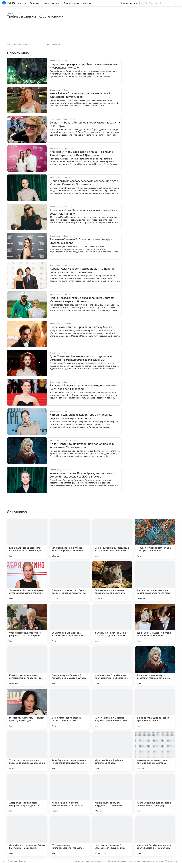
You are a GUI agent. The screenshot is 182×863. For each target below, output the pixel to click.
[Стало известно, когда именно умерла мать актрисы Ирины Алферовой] (27, 624)
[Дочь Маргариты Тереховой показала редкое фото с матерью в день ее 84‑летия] (70, 666)
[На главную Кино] (10, 3)
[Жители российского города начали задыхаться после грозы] (155, 581)
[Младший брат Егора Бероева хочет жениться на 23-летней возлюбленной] (112, 666)
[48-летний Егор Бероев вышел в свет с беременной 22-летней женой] (155, 836)
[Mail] (4, 3)
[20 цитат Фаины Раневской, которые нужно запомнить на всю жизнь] (70, 624)
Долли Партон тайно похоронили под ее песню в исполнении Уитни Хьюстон (82, 445)
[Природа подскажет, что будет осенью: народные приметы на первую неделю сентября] (70, 581)
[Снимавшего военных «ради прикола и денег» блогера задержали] (155, 751)
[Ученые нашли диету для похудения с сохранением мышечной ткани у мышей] (112, 794)
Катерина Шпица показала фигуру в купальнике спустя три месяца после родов (81, 416)
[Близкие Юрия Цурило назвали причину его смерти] (155, 709)
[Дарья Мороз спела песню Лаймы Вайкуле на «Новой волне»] (27, 836)
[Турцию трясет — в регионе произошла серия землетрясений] (27, 751)
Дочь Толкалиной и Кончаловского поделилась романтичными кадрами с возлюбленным (81, 358)
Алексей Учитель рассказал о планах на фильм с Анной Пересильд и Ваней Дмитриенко (81, 153)
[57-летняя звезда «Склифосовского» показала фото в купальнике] (70, 836)
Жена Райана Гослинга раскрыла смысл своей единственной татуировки (80, 95)
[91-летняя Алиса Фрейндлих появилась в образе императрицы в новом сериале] (112, 751)
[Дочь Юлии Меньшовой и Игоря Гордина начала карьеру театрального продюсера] (155, 624)
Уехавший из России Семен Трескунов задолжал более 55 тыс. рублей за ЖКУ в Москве (82, 475)
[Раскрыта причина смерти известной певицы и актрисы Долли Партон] (155, 666)
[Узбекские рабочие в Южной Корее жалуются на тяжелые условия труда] (70, 539)
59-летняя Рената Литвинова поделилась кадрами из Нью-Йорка (85, 124)
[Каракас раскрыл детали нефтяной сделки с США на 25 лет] (70, 794)
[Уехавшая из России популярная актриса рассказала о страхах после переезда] (27, 581)
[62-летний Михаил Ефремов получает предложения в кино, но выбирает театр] (112, 709)
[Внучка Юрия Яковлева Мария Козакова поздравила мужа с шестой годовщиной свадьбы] (112, 624)
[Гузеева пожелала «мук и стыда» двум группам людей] (27, 709)
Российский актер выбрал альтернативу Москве (81, 327)
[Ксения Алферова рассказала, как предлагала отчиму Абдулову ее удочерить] (27, 539)
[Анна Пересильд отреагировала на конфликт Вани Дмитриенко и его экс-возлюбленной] (70, 751)
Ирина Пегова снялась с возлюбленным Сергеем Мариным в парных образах (82, 299)
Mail (4, 861)
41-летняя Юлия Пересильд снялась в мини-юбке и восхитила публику (84, 212)
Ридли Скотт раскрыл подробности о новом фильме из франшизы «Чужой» (84, 66)
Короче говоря (13, 13)
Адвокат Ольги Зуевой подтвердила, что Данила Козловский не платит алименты (82, 270)
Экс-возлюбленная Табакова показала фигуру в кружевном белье (81, 241)
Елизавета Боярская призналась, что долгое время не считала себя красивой (83, 387)
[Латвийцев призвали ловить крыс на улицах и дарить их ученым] (112, 581)
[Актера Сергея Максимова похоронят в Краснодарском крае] (27, 794)
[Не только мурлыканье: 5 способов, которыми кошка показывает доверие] (112, 836)
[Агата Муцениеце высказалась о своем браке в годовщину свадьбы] (155, 794)
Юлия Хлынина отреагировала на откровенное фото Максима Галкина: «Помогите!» (84, 182)
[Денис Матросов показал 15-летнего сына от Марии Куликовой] (70, 709)
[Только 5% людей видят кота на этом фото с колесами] (155, 539)
